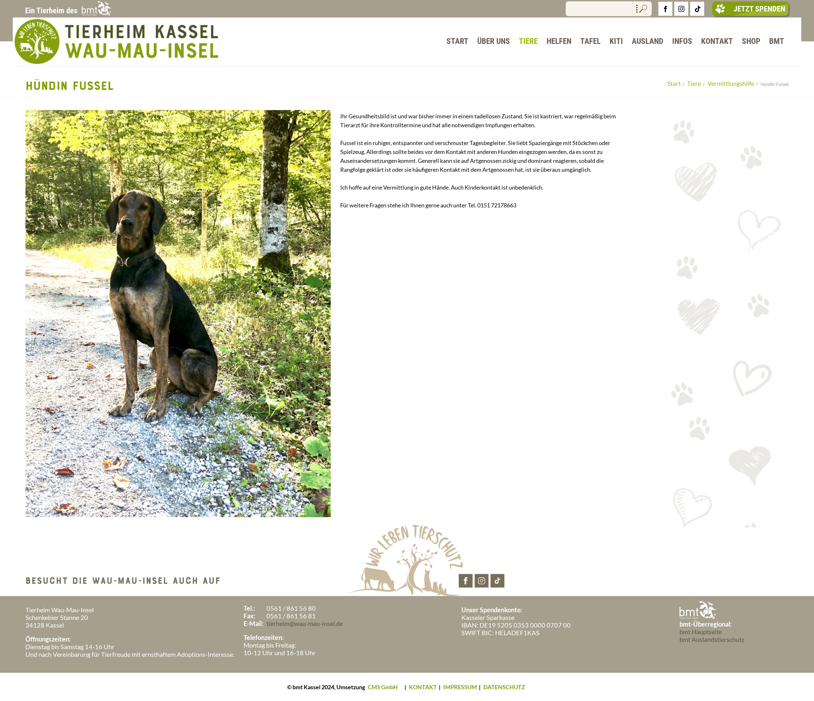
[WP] (117, 62)
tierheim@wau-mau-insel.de (304, 623)
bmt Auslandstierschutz (711, 639)
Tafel (590, 41)
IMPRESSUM (460, 687)
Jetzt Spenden (759, 8)
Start (457, 41)
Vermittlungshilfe (730, 83)
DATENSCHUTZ (504, 687)
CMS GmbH (383, 687)
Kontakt (717, 41)
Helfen (559, 41)
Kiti (616, 41)
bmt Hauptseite (700, 631)
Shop (751, 41)
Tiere (528, 41)
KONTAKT (423, 687)
